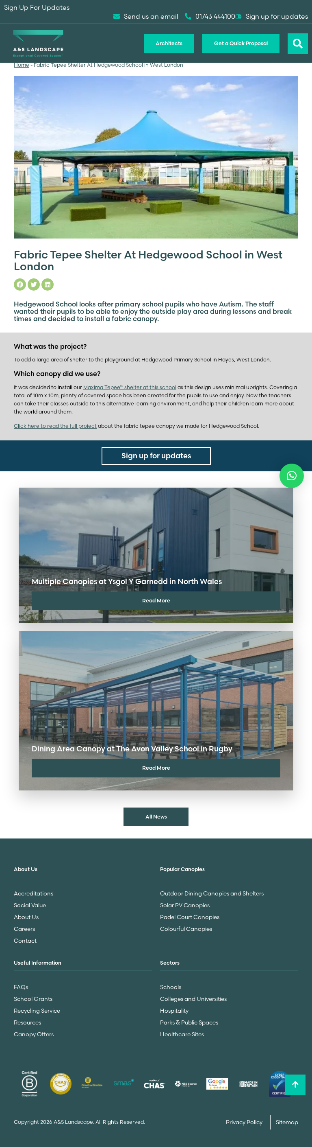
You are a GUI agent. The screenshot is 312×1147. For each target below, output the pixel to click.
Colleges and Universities (193, 999)
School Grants (33, 999)
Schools (170, 987)
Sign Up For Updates (36, 7)
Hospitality (174, 1010)
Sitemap (287, 1122)
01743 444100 (215, 16)
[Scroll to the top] (295, 1085)
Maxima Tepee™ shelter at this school (129, 387)
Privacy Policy (245, 1122)
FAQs (21, 987)
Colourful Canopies (186, 928)
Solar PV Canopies (185, 905)
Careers (24, 928)
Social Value (30, 905)
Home (21, 65)
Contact (25, 940)
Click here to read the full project (55, 426)
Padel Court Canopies (189, 917)
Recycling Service (37, 1010)
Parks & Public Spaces (189, 1022)
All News (156, 816)
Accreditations (33, 893)
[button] (292, 476)
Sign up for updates (277, 16)
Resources (27, 1022)
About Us (26, 917)
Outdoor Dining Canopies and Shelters (212, 893)
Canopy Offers (34, 1034)
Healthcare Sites (182, 1034)
